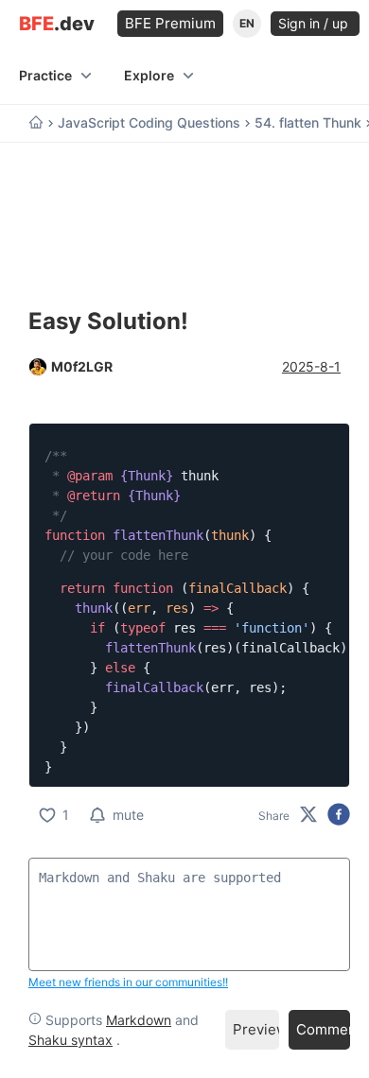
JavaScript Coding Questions (149, 122)
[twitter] (308, 815)
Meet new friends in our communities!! (128, 982)
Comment (323, 1029)
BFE (57, 24)
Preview (256, 1029)
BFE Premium (170, 23)
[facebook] (338, 815)
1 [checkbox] (65, 815)
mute (128, 815)
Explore (149, 75)
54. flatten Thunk (308, 122)
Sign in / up (315, 23)
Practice (45, 75)
